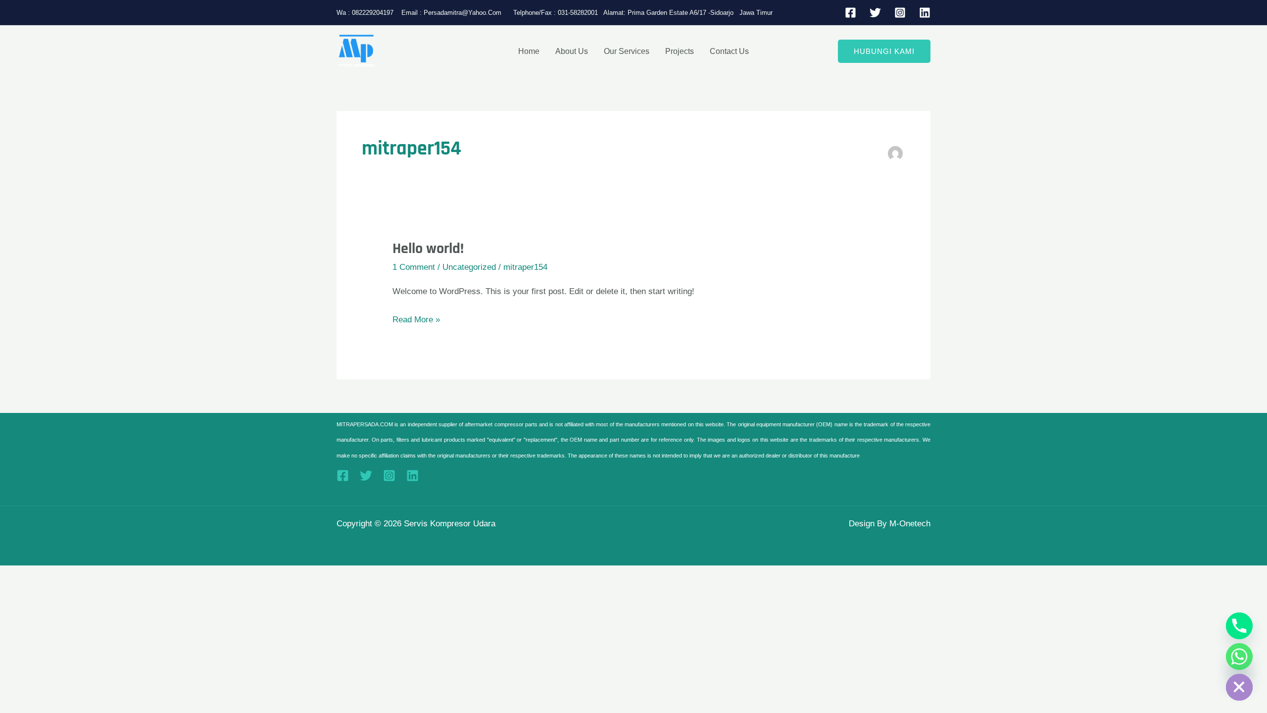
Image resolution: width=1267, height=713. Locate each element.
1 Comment (413, 267)
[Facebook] (850, 12)
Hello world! (428, 248)
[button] (884, 51)
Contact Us (729, 51)
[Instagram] (900, 12)
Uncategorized (469, 267)
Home (528, 51)
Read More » (416, 318)
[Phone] (1239, 625)
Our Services (626, 51)
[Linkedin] (924, 12)
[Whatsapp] (1239, 656)
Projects (679, 51)
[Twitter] (875, 12)
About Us (571, 51)
